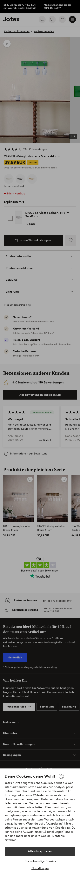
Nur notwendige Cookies (40, 861)
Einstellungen (40, 868)
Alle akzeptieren (40, 851)
